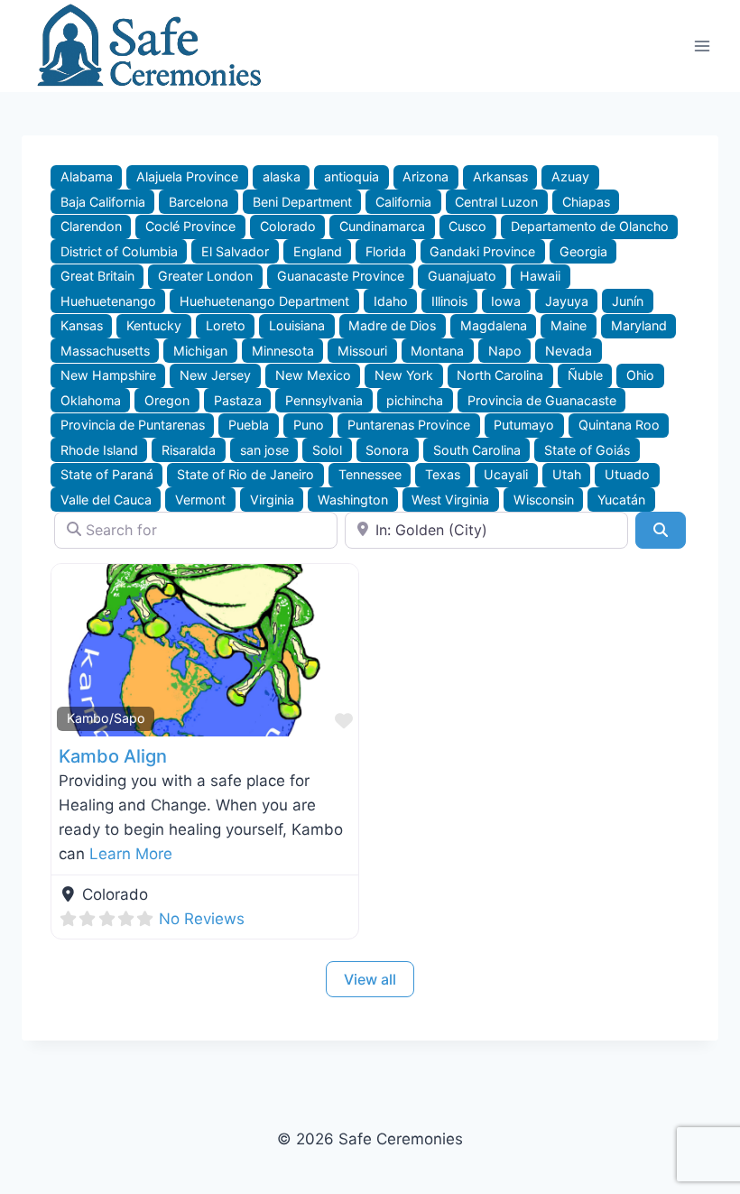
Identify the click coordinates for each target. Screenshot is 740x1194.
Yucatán (621, 499)
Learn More (130, 854)
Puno (308, 424)
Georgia (583, 251)
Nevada (568, 350)
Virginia (272, 499)
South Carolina (477, 450)
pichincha (414, 400)
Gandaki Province (482, 251)
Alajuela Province (187, 176)
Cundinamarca (382, 226)
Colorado (288, 226)
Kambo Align (113, 756)
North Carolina (500, 375)
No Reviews (202, 919)
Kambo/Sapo (106, 718)
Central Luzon (496, 201)
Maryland (639, 325)
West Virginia (450, 499)
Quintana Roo (619, 424)
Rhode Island (99, 450)
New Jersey (215, 375)
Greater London (205, 275)
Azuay (570, 176)
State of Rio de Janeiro (245, 474)
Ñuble (585, 375)
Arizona (425, 176)
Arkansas (500, 176)
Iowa (506, 301)
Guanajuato (462, 275)
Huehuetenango (108, 301)
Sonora (387, 450)
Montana (437, 350)
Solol (327, 450)
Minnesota (283, 350)
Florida (385, 251)
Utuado (627, 474)
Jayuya (566, 301)
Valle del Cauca (106, 499)
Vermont (200, 499)
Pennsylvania (324, 400)
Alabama (86, 176)
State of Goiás (587, 450)
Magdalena (493, 325)
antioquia (351, 176)
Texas (442, 474)
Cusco (467, 226)
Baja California (102, 201)
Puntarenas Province (408, 424)
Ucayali (506, 474)
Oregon (167, 400)
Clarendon (91, 226)
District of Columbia (119, 251)
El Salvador (235, 251)
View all (370, 979)
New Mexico (313, 375)
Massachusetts (105, 350)
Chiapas (586, 201)
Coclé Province (190, 226)
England (317, 251)
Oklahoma (90, 400)
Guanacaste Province (340, 275)
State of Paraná (106, 474)
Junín (627, 301)
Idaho (391, 301)
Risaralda (189, 450)
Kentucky (153, 325)
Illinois (449, 301)
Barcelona (198, 201)
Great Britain (97, 275)
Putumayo (524, 424)
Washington (353, 499)
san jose (264, 450)
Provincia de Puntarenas (132, 424)
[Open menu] (701, 46)
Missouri (362, 350)
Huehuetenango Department (264, 301)
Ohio (640, 375)
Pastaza (238, 400)
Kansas (81, 325)
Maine (568, 325)
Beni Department (302, 201)
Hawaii (540, 275)
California (403, 201)
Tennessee (370, 474)
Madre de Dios (392, 325)
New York (404, 375)
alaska (282, 176)
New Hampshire (108, 375)
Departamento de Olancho (590, 226)
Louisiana (297, 325)
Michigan (200, 350)
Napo (505, 350)
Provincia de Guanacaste (541, 400)
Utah (566, 474)
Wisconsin (543, 499)
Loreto (225, 325)
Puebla (248, 424)
